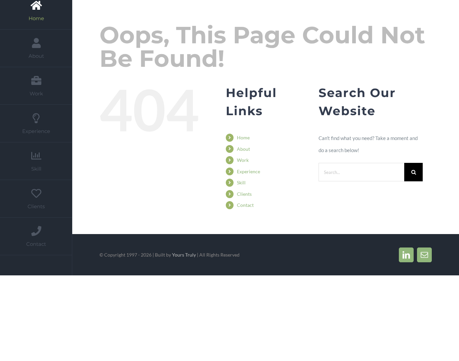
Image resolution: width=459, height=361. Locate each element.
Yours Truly (184, 255)
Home (243, 137)
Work (243, 160)
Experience (248, 171)
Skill (241, 182)
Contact (245, 205)
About (243, 149)
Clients (244, 194)
